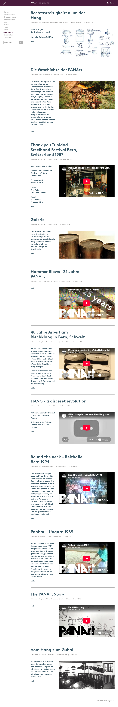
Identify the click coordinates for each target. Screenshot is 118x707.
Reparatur (8, 35)
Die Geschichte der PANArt (56, 70)
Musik (6, 25)
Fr (113, 3)
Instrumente (9, 20)
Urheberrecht (9, 17)
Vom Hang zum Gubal (52, 650)
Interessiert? (9, 15)
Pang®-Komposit (38, 572)
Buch (5, 30)
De (108, 3)
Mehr (33, 41)
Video (5, 27)
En (111, 3)
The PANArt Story (47, 595)
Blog (5, 22)
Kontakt (7, 37)
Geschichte (8, 32)
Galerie (37, 220)
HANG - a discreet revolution (59, 401)
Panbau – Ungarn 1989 (52, 532)
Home (6, 12)
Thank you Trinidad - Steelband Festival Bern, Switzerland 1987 (54, 150)
